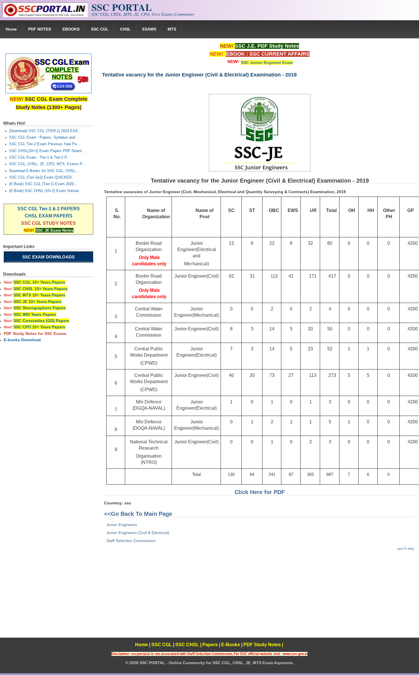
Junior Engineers (121, 524)
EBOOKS (71, 29)
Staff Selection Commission (131, 540)
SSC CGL (100, 29)
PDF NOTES (39, 29)
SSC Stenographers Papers (39, 308)
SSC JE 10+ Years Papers (37, 301)
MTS (172, 29)
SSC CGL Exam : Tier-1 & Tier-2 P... (39, 157)
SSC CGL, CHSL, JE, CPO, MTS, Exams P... (47, 164)
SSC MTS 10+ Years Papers (39, 295)
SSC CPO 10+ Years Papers (39, 327)
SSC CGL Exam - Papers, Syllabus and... (43, 138)
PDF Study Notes (262, 644)
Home (11, 29)
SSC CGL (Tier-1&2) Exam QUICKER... (42, 177)
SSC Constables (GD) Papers (41, 320)
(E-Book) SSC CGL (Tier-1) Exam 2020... (43, 184)
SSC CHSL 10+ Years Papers (40, 288)
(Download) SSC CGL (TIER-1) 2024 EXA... (45, 131)
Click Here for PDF (260, 492)
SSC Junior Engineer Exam (267, 62)
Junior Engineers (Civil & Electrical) (137, 532)
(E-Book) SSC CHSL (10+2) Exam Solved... (45, 191)
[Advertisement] (259, 598)
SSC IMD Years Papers (34, 314)
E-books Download (22, 340)
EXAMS (149, 29)
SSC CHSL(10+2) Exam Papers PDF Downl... (47, 151)
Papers (210, 644)
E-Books (230, 644)
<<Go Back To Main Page (138, 514)
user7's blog (405, 548)
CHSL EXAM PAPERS (48, 215)
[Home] (45, 16)
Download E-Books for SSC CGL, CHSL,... (44, 171)
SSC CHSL (187, 644)
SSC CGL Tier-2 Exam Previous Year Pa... (44, 144)
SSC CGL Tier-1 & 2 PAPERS (48, 208)
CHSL (125, 29)
